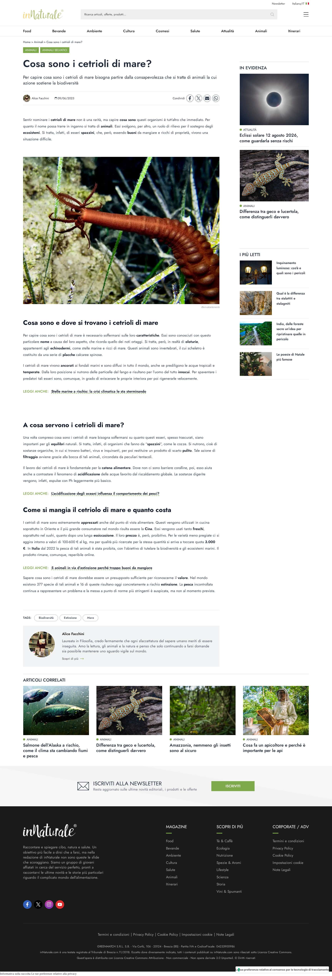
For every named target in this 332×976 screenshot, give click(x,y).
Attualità (227, 31)
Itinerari (294, 31)
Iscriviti (233, 786)
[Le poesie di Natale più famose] (256, 364)
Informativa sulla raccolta (15, 973)
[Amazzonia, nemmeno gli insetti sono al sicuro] (203, 710)
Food (27, 31)
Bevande (59, 31)
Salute (195, 31)
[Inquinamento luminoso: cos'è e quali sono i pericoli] (256, 272)
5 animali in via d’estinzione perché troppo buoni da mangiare (101, 567)
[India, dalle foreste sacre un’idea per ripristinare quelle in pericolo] (256, 333)
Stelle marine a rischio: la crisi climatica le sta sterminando (98, 391)
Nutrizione (225, 855)
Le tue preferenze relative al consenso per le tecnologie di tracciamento (282, 969)
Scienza (222, 877)
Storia (221, 884)
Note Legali (281, 869)
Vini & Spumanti (229, 891)
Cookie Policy (283, 855)
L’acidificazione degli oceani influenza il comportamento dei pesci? (105, 493)
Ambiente (94, 31)
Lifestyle (223, 869)
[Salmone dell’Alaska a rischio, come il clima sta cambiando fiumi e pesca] (56, 710)
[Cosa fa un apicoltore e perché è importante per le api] (276, 710)
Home (27, 42)
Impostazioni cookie (288, 862)
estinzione (70, 618)
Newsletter (278, 4)
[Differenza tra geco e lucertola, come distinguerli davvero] (274, 176)
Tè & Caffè (225, 841)
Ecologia (223, 848)
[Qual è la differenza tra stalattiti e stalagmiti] (256, 303)
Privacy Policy (283, 848)
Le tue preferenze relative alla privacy (54, 973)
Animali (261, 31)
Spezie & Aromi (229, 862)
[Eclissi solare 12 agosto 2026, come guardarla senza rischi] (274, 100)
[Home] (43, 14)
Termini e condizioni (288, 841)
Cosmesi (162, 31)
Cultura (128, 31)
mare (90, 618)
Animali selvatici (54, 50)
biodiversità (46, 618)
